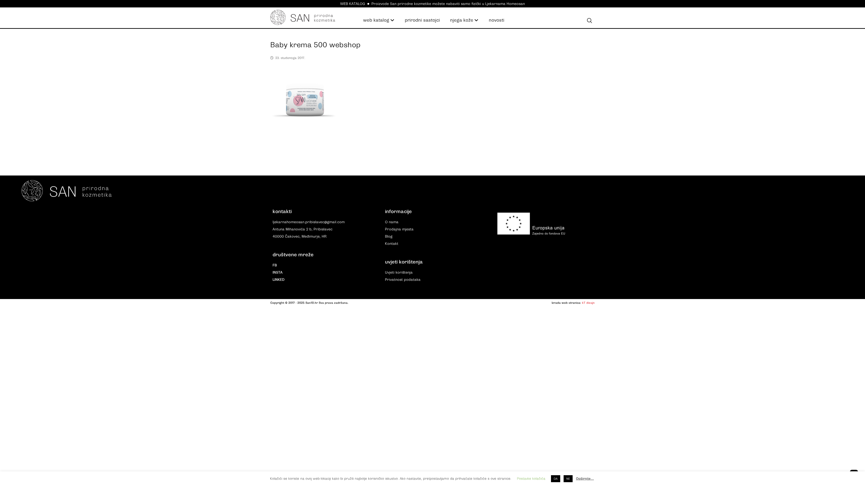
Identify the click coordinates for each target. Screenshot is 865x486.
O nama (391, 222)
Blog (388, 236)
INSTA (277, 272)
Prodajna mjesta (399, 229)
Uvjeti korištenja (399, 272)
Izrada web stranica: (566, 302)
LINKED (279, 280)
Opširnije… (585, 478)
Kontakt (391, 244)
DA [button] (556, 478)
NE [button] (568, 478)
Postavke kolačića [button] (531, 478)
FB (275, 265)
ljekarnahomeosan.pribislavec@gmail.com (309, 222)
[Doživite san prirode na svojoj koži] (302, 17)
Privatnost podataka (403, 280)
